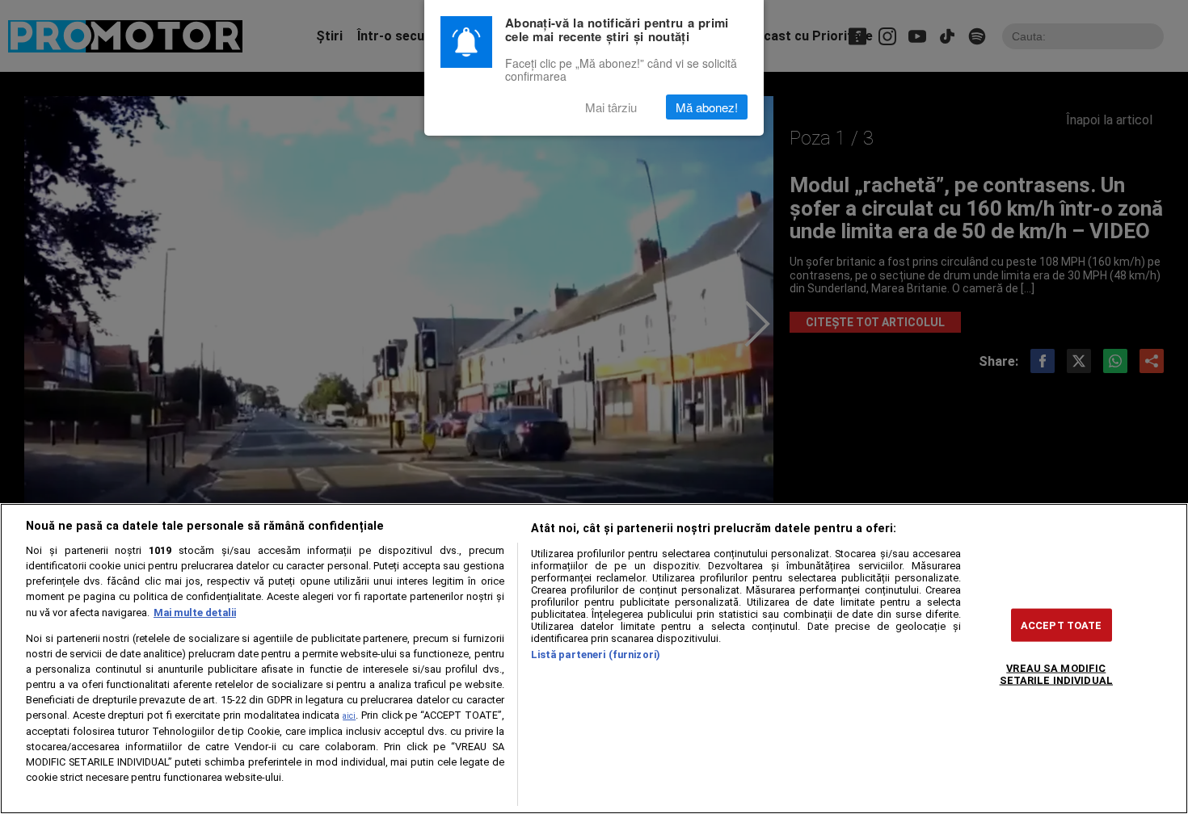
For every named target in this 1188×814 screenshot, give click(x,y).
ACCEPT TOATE (1061, 625)
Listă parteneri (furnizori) (595, 654)
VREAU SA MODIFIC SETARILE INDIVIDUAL (1056, 673)
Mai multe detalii (195, 612)
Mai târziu (611, 107)
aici (349, 716)
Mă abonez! (707, 107)
